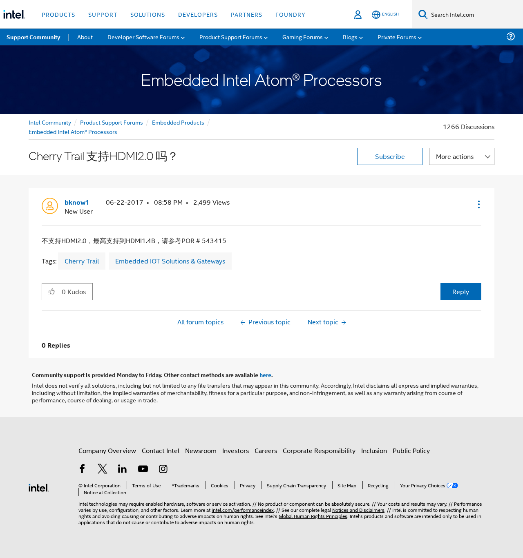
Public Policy (411, 450)
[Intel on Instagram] (163, 469)
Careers (266, 450)
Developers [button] (198, 14)
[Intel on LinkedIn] (123, 469)
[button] (478, 204)
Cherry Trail (82, 261)
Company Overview (107, 450)
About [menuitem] (85, 36)
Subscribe (390, 156)
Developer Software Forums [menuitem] (143, 36)
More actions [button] (455, 156)
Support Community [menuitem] (33, 36)
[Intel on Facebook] (82, 469)
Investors (235, 450)
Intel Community (50, 122)
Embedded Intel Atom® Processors (73, 131)
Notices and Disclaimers (358, 509)
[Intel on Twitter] (103, 469)
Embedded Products (178, 122)
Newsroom (201, 450)
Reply (460, 291)
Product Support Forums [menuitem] (230, 36)
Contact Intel (160, 450)
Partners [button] (246, 14)
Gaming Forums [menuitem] (302, 36)
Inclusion (374, 450)
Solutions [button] (147, 14)
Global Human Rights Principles (313, 516)
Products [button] (58, 14)
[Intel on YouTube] (143, 469)
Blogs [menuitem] (350, 36)
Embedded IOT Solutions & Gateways (170, 261)
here (265, 374)
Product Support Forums (111, 122)
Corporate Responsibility (319, 450)
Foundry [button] (290, 14)
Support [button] (102, 14)
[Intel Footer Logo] (39, 486)
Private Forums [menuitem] (397, 36)
